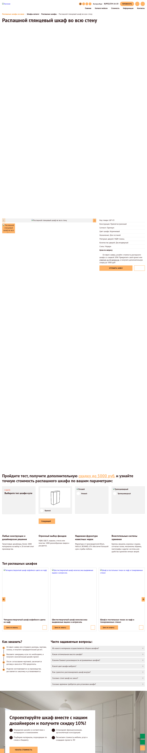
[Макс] (80, 3)
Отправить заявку (116, 268)
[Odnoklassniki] (86, 3)
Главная (88, 8)
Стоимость (115, 8)
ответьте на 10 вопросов (109, 260)
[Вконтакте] (83, 3)
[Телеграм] (90, 3)
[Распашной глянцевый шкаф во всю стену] (94, 220)
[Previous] (3, 599)
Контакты (141, 8)
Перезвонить (127, 4)
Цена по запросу (12, 627)
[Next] (143, 599)
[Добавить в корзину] (45, 627)
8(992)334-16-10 (111, 3)
